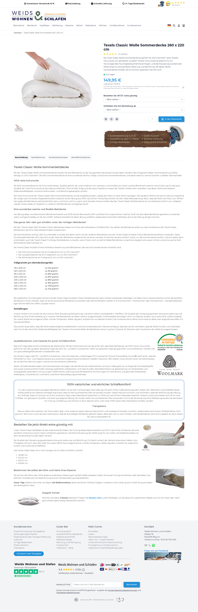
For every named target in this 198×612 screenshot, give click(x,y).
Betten (79, 25)
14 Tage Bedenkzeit (23, 542)
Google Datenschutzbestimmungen (122, 590)
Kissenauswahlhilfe (65, 537)
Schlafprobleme (117, 25)
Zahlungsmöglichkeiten (25, 534)
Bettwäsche (18, 25)
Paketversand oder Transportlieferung (32, 537)
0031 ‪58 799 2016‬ (168, 540)
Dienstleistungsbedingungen (68, 593)
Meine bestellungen (98, 537)
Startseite (18, 33)
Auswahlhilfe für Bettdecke (69, 534)
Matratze (69, 25)
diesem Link (95, 498)
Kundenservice (134, 25)
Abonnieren (131, 584)
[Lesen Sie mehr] (183, 87)
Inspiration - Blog (64, 548)
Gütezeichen (62, 545)
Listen (91, 534)
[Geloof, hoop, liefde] (120, 599)
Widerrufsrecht (21, 545)
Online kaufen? (63, 531)
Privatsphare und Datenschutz (103, 545)
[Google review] (77, 568)
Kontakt (149, 526)
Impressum (19, 548)
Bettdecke (32, 25)
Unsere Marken (106, 540)
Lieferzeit (18, 540)
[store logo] (99, 16)
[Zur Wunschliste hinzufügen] (106, 119)
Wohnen (103, 25)
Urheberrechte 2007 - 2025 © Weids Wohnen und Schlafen (97, 600)
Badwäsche (91, 25)
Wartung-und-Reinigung (68, 542)
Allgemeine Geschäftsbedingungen (105, 548)
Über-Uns (93, 540)
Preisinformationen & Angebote (29, 531)
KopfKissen (45, 25)
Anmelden (93, 531)
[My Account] (178, 25)
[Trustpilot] (35, 570)
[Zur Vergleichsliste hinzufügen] (111, 119)
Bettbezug (57, 25)
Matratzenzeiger (64, 540)
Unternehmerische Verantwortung (105, 542)
